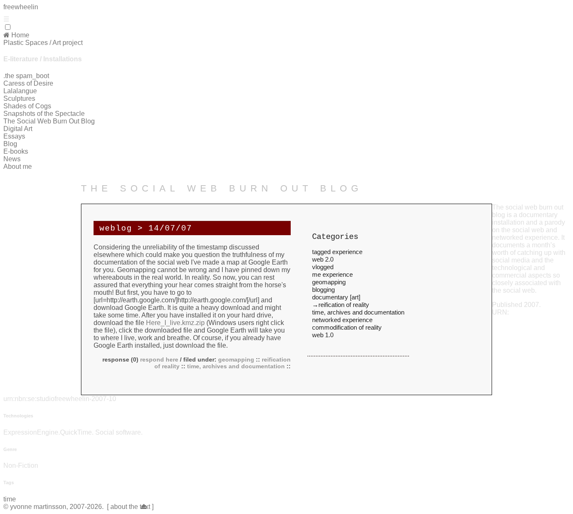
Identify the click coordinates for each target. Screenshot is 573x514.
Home (19, 35)
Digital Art (17, 128)
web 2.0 (322, 259)
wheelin (20, 6)
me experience (332, 274)
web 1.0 (322, 334)
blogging (323, 289)
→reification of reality (340, 304)
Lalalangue (20, 90)
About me (17, 166)
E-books (15, 151)
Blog (10, 143)
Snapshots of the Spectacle (44, 113)
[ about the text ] (127, 506)
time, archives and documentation (236, 366)
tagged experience (337, 251)
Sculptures (19, 98)
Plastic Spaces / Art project (43, 42)
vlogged (322, 266)
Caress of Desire (28, 83)
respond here (158, 359)
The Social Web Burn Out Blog (49, 121)
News (12, 159)
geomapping (236, 359)
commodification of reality (347, 327)
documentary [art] (336, 297)
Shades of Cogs (27, 106)
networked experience (342, 319)
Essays (14, 136)
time (9, 499)
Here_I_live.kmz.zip (175, 322)
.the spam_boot (26, 75)
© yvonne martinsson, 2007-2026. (53, 506)
